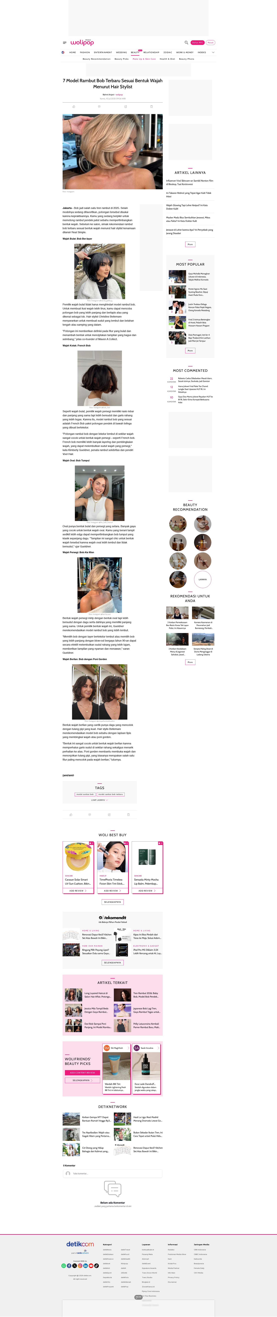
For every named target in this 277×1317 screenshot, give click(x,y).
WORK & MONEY (185, 52)
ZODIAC (168, 52)
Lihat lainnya (98, 800)
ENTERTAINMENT (103, 52)
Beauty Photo (186, 59)
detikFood (125, 1254)
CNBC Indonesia (200, 1254)
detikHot (106, 1268)
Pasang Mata (147, 1254)
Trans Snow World (149, 1273)
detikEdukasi (108, 1254)
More (190, 244)
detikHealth (125, 1259)
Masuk (210, 42)
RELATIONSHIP (151, 52)
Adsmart (145, 1259)
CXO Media (198, 1273)
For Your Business (149, 1296)
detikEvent (146, 1264)
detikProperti (108, 1287)
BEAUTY (135, 52)
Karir (170, 1259)
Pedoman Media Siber (177, 1254)
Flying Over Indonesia (151, 1291)
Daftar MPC (197, 42)
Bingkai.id (146, 1282)
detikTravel (125, 1250)
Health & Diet (167, 59)
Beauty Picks (122, 59)
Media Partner (173, 1268)
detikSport (107, 1273)
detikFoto (125, 1277)
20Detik (124, 1273)
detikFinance (108, 1259)
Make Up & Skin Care (144, 59)
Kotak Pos (172, 1264)
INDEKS (202, 52)
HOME (72, 52)
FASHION (85, 52)
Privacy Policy (173, 1277)
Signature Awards (149, 1268)
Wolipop (124, 1264)
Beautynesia (199, 1264)
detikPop (124, 1287)
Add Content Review (82, 1072)
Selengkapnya (81, 1080)
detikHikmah (126, 1282)
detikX (123, 1268)
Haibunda (198, 1259)
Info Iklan (171, 1273)
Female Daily (199, 1268)
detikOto (106, 1282)
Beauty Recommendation (97, 59)
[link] (113, 917)
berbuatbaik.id (148, 1250)
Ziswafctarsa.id (148, 1287)
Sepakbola (107, 1277)
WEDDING (121, 52)
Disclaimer (172, 1282)
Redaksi (171, 1250)
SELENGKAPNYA (112, 902)
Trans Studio (147, 1277)
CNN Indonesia (200, 1250)
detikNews (107, 1250)
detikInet (106, 1264)
